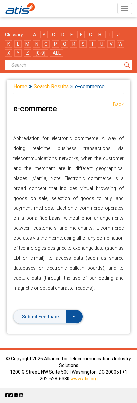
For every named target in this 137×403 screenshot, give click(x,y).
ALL (57, 53)
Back (118, 104)
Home (20, 86)
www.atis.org (84, 378)
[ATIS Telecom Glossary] (20, 8)
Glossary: (14, 34)
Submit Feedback (41, 316)
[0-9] (40, 53)
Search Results (51, 86)
